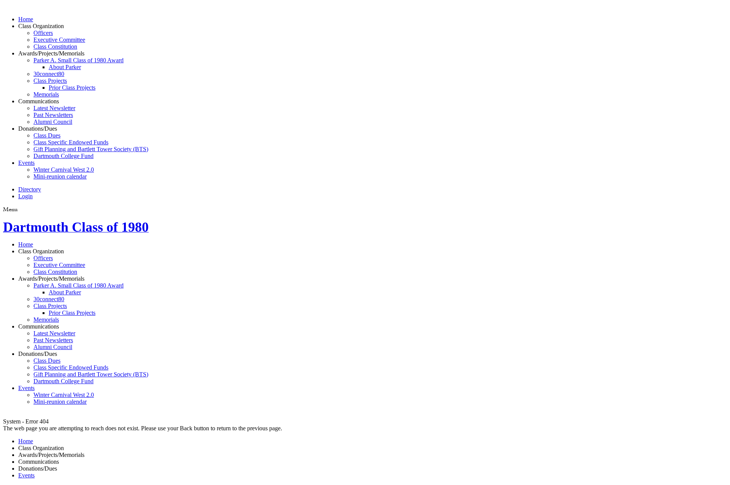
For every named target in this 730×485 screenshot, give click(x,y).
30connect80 (48, 74)
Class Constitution (55, 46)
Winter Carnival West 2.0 (63, 169)
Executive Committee (59, 39)
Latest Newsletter (54, 108)
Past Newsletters (53, 115)
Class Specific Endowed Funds (70, 142)
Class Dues (46, 135)
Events (26, 163)
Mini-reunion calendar (60, 176)
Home (25, 19)
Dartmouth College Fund (63, 156)
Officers (43, 33)
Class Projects (50, 80)
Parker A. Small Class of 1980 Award (78, 60)
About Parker (65, 67)
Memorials (46, 94)
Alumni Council (52, 121)
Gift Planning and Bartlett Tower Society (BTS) (90, 149)
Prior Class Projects (72, 87)
